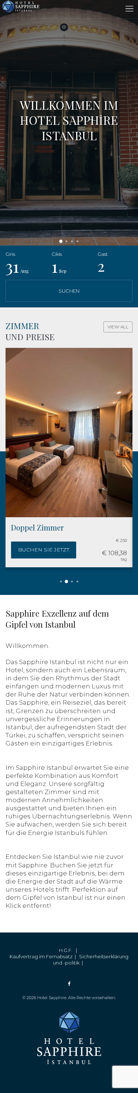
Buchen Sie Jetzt (43, 549)
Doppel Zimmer (37, 527)
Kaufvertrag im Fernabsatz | (44, 956)
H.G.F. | (69, 950)
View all (117, 326)
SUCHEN (69, 291)
